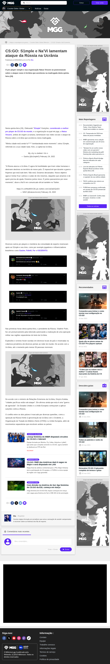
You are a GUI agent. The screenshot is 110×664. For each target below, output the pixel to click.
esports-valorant (35, 434)
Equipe (43, 641)
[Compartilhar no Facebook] (12, 65)
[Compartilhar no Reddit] (20, 65)
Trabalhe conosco (47, 645)
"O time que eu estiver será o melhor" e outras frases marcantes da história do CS (90, 372)
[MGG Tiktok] (29, 638)
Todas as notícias (93, 206)
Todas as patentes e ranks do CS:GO (91, 441)
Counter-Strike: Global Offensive (39, 42)
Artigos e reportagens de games (18, 42)
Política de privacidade (49, 659)
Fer (34, 251)
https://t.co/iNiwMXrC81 (26, 189)
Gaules (22, 251)
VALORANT (30, 450)
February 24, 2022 (47, 156)
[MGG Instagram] (19, 638)
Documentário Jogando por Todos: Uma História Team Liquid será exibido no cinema (93, 127)
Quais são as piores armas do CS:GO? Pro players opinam (91, 343)
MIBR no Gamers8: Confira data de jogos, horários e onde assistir (94, 198)
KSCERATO (42, 251)
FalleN (29, 251)
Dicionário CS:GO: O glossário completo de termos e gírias (91, 469)
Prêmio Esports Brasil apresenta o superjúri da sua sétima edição (94, 176)
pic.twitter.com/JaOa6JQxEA (48, 189)
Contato (43, 637)
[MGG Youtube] (14, 638)
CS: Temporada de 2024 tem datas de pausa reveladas (93, 134)
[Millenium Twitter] (9, 638)
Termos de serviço (47, 652)
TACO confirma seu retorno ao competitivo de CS (93, 182)
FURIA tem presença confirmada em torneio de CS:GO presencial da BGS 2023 (94, 189)
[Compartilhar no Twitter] (16, 65)
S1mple (37, 128)
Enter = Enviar (53, 549)
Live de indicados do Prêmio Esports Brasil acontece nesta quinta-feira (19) (93, 169)
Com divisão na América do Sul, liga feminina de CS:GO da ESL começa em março (48, 486)
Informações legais (48, 648)
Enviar (67, 549)
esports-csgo (33, 459)
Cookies (43, 656)
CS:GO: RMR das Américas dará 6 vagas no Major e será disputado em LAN (47, 463)
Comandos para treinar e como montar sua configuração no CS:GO (91, 313)
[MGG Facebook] (4, 638)
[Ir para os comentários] (24, 65)
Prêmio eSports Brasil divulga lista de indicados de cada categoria (93, 160)
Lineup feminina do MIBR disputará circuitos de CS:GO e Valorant (47, 438)
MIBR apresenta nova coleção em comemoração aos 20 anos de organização (93, 142)
